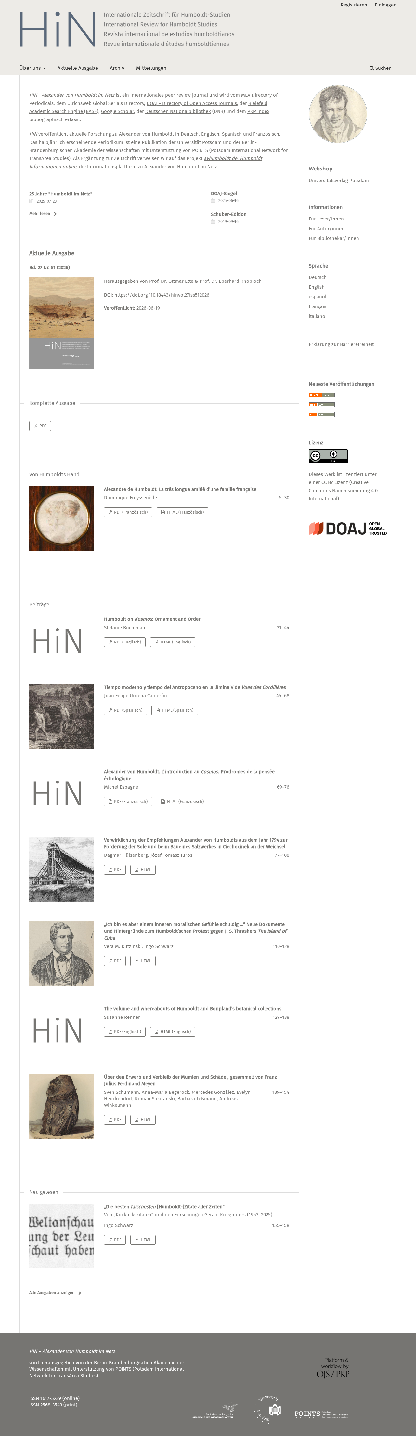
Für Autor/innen (326, 228)
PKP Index (258, 111)
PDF (42, 425)
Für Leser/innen (326, 219)
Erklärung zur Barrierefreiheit (341, 344)
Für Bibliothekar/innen (334, 238)
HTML (145, 869)
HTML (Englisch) (175, 642)
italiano (317, 316)
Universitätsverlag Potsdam (339, 180)
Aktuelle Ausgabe (78, 68)
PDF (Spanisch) (127, 710)
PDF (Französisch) (130, 512)
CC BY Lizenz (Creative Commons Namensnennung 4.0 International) (343, 491)
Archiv (117, 68)
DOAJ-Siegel (224, 193)
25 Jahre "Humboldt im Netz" (60, 194)
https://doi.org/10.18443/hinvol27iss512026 (161, 295)
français (317, 306)
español (317, 297)
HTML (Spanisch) (177, 710)
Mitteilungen (151, 68)
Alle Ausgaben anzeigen (52, 1292)
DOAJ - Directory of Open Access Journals (192, 103)
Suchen (383, 68)
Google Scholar (117, 111)
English (317, 287)
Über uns (31, 68)
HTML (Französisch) (185, 512)
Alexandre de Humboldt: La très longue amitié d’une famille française (180, 489)
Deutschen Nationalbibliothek (178, 111)
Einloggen (385, 5)
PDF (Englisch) (127, 642)
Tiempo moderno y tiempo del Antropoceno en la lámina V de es (195, 687)
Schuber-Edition (229, 214)
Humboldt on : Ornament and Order (152, 619)
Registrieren (354, 5)
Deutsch (318, 277)
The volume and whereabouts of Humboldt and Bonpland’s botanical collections (192, 1009)
